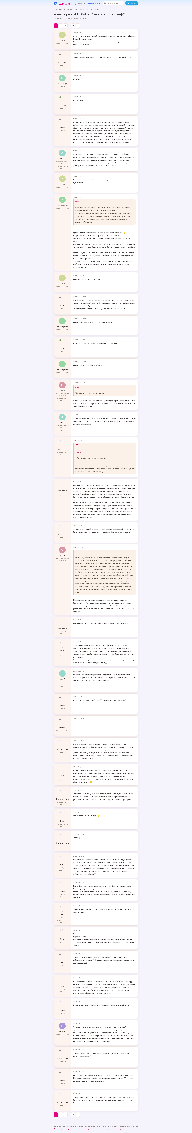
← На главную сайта (94, 3)
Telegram (120, 1129)
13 (73, 25)
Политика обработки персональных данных (67, 1129)
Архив (56, 9)
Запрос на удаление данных (91, 1129)
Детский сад (70, 9)
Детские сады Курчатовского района (87, 9)
